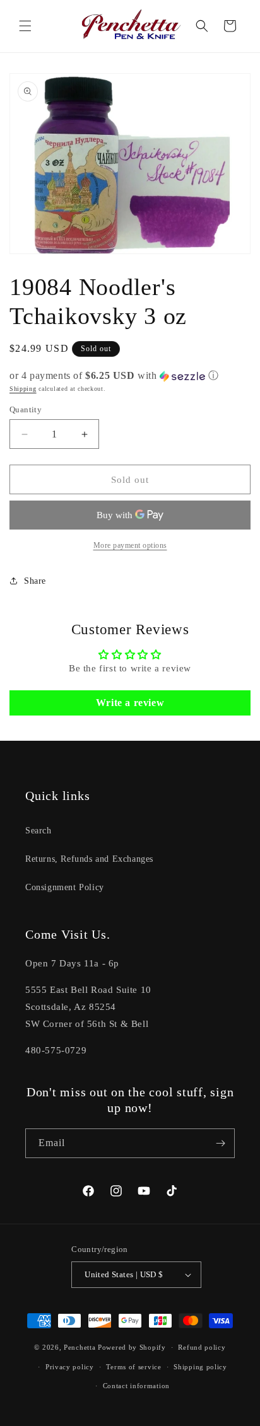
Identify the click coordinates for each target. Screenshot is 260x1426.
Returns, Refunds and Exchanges (89, 859)
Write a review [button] (130, 702)
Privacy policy (69, 1367)
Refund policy (201, 1347)
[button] (25, 26)
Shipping (23, 388)
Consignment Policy (64, 887)
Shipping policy (200, 1367)
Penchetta (81, 1347)
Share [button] (35, 581)
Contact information (136, 1385)
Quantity (25, 409)
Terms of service (133, 1367)
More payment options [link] (130, 545)
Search (38, 830)
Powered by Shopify (132, 1347)
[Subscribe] (220, 1143)
